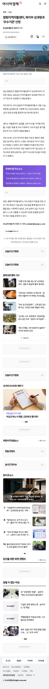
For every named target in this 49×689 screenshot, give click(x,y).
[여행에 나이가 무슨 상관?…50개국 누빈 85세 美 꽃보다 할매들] (11, 598)
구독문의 (16, 671)
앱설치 (19, 660)
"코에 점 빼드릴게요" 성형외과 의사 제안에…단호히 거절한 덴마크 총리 (24, 178)
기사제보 (24, 671)
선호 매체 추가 (11, 37)
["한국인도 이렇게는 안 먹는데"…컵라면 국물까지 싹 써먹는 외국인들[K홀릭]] (9, 298)
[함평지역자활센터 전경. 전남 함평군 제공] (24, 58)
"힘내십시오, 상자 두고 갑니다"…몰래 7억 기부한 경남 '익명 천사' (18, 523)
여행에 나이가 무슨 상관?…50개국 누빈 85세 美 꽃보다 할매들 (33, 594)
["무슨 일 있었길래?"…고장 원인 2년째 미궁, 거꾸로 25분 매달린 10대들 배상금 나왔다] (9, 310)
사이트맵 (41, 660)
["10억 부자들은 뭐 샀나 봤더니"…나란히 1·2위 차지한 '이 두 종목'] (39, 538)
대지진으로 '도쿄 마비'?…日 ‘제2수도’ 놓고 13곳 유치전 (32, 606)
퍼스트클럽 (6, 671)
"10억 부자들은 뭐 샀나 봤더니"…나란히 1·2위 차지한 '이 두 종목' (24, 174)
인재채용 (26, 667)
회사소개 (6, 667)
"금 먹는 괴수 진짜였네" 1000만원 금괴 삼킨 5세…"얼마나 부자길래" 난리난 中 (31, 318)
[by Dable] (42, 560)
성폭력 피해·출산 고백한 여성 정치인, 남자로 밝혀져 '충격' (32, 631)
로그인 (8, 660)
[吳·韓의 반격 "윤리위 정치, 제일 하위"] (11, 623)
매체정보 (29, 675)
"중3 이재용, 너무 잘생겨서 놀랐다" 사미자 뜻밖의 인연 (31, 329)
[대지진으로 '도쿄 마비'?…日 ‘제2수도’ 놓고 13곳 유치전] (11, 611)
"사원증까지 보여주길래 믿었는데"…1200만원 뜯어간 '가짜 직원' (18, 511)
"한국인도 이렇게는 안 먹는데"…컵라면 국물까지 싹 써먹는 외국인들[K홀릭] (32, 294)
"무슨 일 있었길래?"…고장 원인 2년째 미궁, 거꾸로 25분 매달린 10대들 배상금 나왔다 (32, 306)
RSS (31, 671)
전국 (4, 12)
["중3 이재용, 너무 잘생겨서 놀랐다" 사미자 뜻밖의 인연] (9, 333)
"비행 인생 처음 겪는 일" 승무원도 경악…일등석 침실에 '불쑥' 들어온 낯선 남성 (31, 283)
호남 (10, 12)
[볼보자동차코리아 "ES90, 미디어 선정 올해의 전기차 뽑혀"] (39, 550)
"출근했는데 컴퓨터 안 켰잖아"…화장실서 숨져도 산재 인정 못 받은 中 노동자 (24, 183)
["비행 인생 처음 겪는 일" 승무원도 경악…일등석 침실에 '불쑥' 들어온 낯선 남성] (9, 287)
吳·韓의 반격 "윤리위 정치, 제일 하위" (33, 618)
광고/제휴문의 (16, 667)
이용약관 (20, 675)
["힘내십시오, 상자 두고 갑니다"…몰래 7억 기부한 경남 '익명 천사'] (39, 526)
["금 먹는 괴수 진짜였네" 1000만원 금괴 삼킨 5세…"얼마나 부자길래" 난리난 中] (9, 322)
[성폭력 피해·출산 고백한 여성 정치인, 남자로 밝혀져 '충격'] (11, 635)
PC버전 (30, 660)
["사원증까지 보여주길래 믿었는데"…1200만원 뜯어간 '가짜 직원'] (39, 513)
